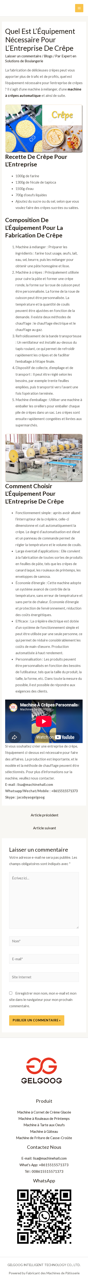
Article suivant (44, 828)
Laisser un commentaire (23, 56)
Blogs (48, 56)
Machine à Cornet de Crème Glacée (44, 1112)
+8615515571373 (54, 1165)
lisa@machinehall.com (50, 1158)
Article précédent (44, 815)
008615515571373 (47, 1171)
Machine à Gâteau (44, 1131)
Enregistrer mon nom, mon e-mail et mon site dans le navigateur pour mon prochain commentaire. (43, 999)
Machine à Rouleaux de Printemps (44, 1119)
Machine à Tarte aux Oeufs (44, 1125)
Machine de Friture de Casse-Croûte (44, 1138)
